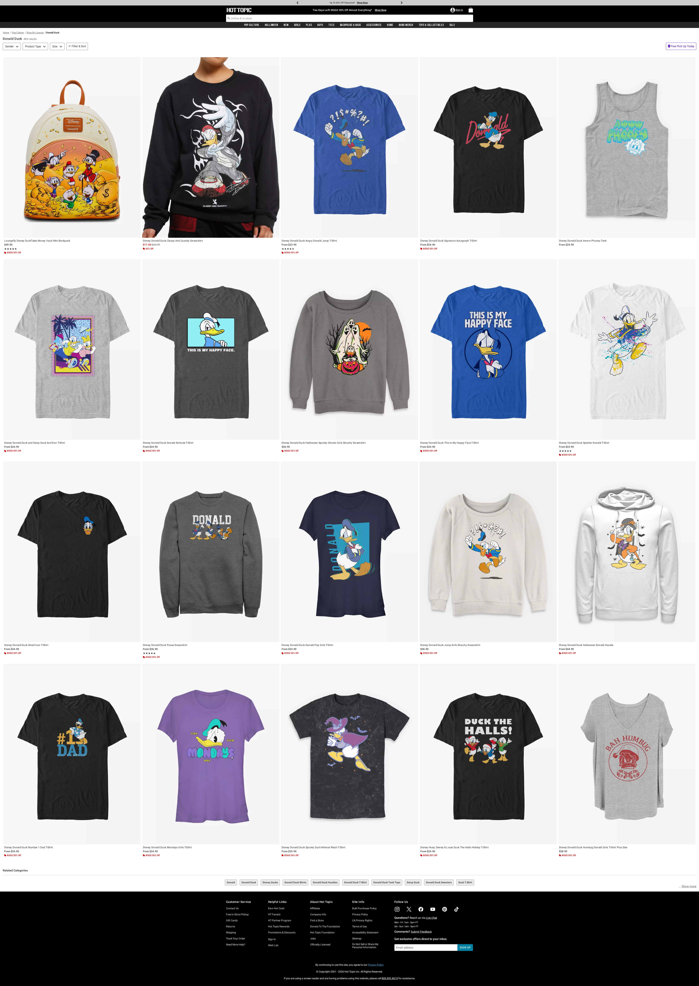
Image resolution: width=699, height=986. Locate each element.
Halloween (271, 25)
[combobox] (349, 18)
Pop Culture (251, 25)
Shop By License (35, 32)
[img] (397, 909)
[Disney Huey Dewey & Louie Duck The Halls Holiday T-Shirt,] (488, 754)
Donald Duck (249, 882)
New (286, 25)
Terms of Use (359, 926)
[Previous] (297, 2)
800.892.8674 (390, 978)
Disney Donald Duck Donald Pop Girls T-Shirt (307, 645)
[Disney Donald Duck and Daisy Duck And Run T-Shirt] (72, 349)
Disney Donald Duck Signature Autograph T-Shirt (448, 240)
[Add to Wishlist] (137, 60)
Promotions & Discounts (281, 932)
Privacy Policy (360, 914)
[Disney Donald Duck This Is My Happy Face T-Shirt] (488, 349)
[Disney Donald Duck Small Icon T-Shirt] (72, 552)
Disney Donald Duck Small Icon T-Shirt (26, 645)
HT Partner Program (279, 920)
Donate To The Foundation (325, 926)
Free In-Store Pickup (237, 914)
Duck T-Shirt (465, 882)
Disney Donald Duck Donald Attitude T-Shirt (168, 442)
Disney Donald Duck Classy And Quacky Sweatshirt (173, 240)
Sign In (272, 939)
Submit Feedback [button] (421, 931)
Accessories (373, 25)
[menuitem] (470, 10)
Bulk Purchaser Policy (364, 908)
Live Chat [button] (431, 917)
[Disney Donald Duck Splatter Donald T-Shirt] (627, 349)
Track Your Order (235, 938)
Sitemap (356, 938)
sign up (465, 947)
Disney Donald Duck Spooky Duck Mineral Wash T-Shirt (313, 847)
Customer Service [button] (238, 902)
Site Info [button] (358, 902)
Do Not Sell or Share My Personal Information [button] (365, 946)
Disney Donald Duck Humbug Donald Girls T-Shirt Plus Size (593, 847)
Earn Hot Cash (276, 908)
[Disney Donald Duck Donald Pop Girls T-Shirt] (349, 552)
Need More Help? (235, 944)
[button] (457, 10)
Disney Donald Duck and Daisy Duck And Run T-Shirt (34, 442)
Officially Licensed (320, 944)
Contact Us (232, 908)
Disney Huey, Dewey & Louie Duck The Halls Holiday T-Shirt (454, 847)
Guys (320, 25)
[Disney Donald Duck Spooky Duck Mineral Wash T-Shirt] (349, 754)
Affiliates (315, 908)
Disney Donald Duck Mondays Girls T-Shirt (167, 847)
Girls (297, 25)
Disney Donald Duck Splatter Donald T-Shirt (584, 442)
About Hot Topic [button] (321, 902)
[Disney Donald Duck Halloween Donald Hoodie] (627, 552)
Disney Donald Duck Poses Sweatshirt (165, 645)
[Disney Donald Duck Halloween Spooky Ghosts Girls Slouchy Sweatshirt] (349, 349)
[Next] (401, 2)
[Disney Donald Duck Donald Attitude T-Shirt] (210, 349)
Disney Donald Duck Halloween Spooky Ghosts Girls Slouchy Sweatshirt (324, 442)
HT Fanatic (274, 914)
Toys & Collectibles (431, 25)
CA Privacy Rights (362, 920)
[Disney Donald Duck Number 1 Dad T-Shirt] (72, 754)
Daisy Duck (413, 882)
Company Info (318, 914)
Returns (230, 926)
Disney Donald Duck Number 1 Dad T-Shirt (28, 847)
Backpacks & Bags (350, 25)
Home (390, 25)
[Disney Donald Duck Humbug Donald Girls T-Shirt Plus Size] (627, 754)
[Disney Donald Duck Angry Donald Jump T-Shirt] (349, 147)
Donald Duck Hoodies (325, 882)
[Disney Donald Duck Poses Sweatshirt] (210, 552)
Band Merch (406, 25)
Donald (231, 882)
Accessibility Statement (365, 932)
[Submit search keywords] (229, 18)
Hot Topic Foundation (322, 932)
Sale (452, 25)
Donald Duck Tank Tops (386, 882)
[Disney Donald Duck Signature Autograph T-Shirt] (488, 147)
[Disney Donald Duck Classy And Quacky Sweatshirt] (210, 147)
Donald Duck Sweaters (439, 882)
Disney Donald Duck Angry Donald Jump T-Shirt (309, 240)
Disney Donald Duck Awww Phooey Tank (583, 240)
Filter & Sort (79, 46)
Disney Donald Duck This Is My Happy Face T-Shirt (449, 442)
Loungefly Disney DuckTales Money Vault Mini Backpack (37, 240)
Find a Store (317, 920)
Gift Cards (232, 920)
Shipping (231, 932)
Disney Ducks (270, 882)
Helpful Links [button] (277, 902)
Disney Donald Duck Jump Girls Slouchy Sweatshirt (450, 645)
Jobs (313, 938)
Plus (309, 25)
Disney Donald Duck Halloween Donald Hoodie (586, 645)
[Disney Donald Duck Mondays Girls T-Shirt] (210, 754)
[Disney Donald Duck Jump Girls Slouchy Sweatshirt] (488, 552)
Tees (331, 25)
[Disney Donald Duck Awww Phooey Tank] (627, 147)
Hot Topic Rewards (278, 926)
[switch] (681, 46)
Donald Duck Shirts (295, 882)
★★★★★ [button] (10, 248)
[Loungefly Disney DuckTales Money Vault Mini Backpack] (72, 147)
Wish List (273, 945)
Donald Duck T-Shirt (355, 882)
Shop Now (366, 2)
